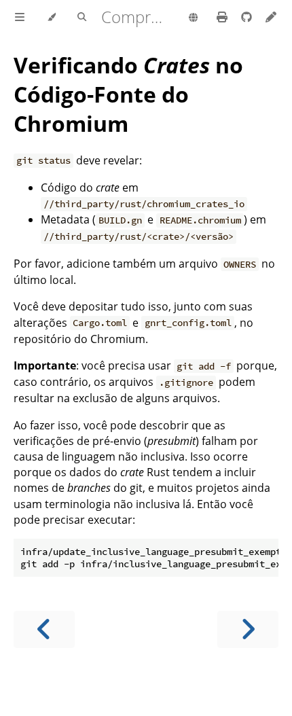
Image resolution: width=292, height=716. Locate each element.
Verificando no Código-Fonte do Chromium (128, 94)
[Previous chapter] (44, 629)
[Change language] (193, 18)
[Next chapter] (247, 629)
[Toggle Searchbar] (82, 17)
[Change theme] (51, 17)
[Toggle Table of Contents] (19, 17)
